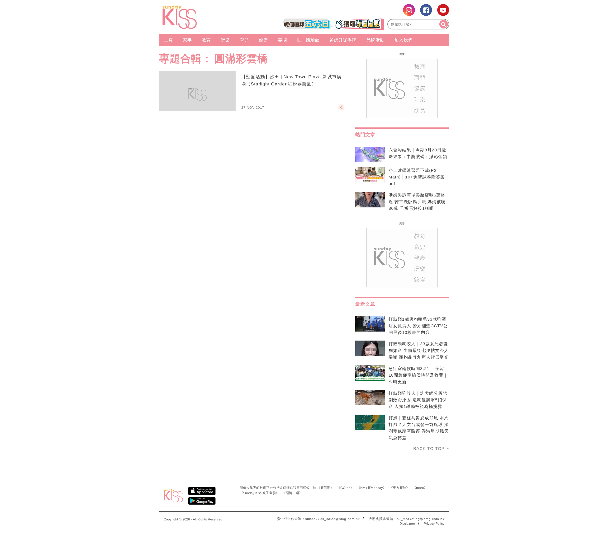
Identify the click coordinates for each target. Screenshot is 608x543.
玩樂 (225, 40)
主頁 (168, 40)
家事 (187, 40)
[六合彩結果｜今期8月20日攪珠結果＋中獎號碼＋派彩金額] (370, 154)
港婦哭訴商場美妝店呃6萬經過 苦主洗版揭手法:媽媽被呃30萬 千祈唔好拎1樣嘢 (417, 202)
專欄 (282, 40)
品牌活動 (375, 40)
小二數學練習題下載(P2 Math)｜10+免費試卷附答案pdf (417, 177)
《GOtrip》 (345, 488)
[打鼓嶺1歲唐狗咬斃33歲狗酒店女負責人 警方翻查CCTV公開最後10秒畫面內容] (370, 324)
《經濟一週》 (292, 493)
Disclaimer (407, 523)
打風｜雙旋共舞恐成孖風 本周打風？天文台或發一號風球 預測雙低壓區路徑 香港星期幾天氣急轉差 (419, 428)
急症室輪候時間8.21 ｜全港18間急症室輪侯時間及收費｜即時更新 (418, 375)
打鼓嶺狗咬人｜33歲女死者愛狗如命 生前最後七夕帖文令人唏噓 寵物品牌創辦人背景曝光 (419, 351)
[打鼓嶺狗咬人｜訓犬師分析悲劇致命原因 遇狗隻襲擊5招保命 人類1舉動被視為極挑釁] (370, 398)
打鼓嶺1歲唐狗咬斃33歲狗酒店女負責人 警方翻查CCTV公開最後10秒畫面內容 (418, 326)
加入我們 (403, 40)
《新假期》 (325, 488)
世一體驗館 (308, 40)
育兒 (244, 40)
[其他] (341, 109)
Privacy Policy (434, 523)
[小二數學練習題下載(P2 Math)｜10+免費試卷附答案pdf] (370, 175)
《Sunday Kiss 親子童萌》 (259, 493)
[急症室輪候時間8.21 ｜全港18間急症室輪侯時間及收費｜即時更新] (370, 373)
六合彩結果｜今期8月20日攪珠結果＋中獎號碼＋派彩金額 (418, 153)
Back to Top (429, 448)
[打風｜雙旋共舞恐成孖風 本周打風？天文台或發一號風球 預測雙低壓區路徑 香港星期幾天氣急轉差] (370, 422)
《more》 (420, 488)
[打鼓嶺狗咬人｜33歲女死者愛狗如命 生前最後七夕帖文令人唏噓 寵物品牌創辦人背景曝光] (370, 348)
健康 (263, 40)
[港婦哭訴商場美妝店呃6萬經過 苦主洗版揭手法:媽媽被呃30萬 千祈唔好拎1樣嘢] (370, 199)
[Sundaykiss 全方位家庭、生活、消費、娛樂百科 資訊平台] (202, 17)
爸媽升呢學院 (342, 40)
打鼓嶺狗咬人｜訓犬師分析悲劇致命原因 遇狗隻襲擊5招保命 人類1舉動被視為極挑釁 (418, 400)
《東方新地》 (399, 488)
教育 (206, 40)
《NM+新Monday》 (371, 488)
